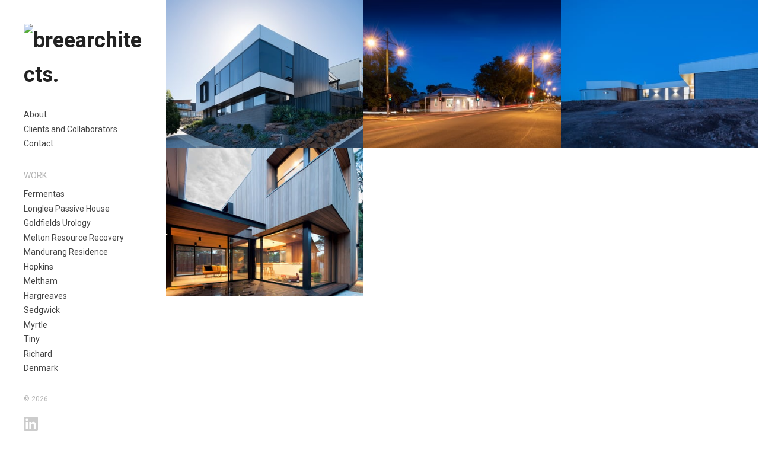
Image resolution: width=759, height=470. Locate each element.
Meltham (41, 281)
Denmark (41, 368)
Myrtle (35, 325)
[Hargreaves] (462, 74)
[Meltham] (264, 74)
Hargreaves (45, 295)
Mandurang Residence (66, 252)
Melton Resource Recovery (74, 237)
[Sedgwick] (659, 74)
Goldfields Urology (57, 223)
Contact (38, 143)
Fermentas (44, 194)
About (35, 114)
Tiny (32, 339)
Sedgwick (42, 310)
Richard (38, 354)
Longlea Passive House (67, 208)
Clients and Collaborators (70, 129)
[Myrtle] (264, 222)
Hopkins (38, 266)
